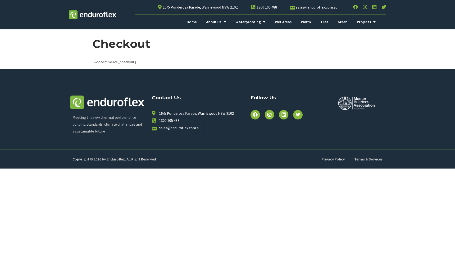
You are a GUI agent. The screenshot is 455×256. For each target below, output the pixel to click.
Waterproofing (248, 21)
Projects (364, 21)
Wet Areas (283, 21)
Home (192, 21)
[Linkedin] (374, 7)
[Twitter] (384, 7)
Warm (306, 21)
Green (342, 21)
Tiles (324, 21)
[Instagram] (365, 7)
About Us (213, 21)
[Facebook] (355, 7)
